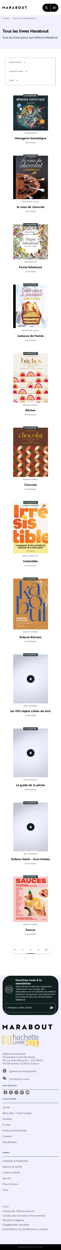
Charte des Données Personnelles (24, 1215)
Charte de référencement (18, 1211)
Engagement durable (16, 1225)
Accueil (6, 18)
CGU (5, 1206)
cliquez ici (20, 999)
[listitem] (5, 1092)
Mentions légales (13, 1220)
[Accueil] (16, 7)
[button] (17, 62)
